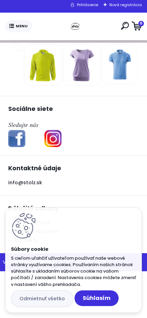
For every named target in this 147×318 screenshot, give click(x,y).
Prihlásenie (87, 5)
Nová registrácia (125, 5)
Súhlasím (96, 298)
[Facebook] (16, 134)
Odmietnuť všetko (42, 298)
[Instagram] (53, 134)
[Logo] (75, 26)
